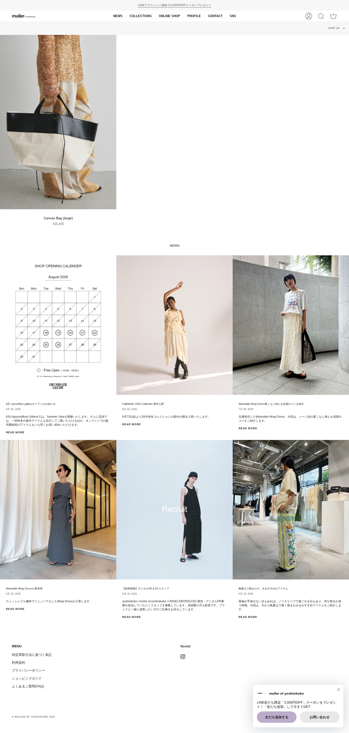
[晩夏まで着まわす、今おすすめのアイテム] (291, 509)
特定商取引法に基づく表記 (32, 655)
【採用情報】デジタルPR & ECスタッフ (145, 588)
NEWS (174, 245)
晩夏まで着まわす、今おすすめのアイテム (263, 588)
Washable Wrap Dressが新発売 (24, 588)
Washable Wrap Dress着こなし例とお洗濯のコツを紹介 (271, 403)
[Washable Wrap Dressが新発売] (58, 509)
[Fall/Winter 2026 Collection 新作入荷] (174, 325)
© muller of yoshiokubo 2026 (33, 717)
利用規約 (18, 662)
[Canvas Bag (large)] (58, 122)
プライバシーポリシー (28, 670)
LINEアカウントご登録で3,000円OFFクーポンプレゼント (174, 5)
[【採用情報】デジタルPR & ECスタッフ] (174, 509)
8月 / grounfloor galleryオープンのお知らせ (31, 403)
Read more (15, 432)
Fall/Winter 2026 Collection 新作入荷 (143, 403)
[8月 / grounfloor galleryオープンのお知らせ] (58, 325)
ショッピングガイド (27, 678)
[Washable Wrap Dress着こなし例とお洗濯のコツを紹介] (291, 325)
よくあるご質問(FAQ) (28, 686)
